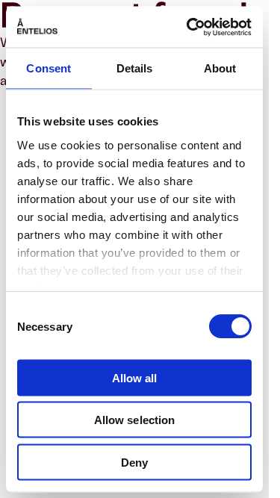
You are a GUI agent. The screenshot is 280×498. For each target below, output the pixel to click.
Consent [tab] (48, 68)
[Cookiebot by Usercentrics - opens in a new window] (190, 27)
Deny (134, 461)
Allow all (135, 377)
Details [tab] (134, 68)
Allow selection (134, 420)
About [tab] (220, 68)
